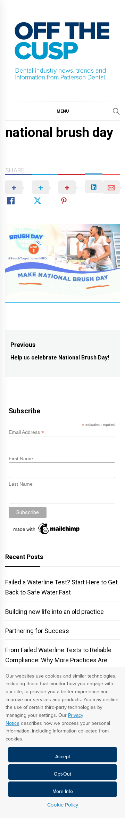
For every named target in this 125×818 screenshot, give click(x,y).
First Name (21, 458)
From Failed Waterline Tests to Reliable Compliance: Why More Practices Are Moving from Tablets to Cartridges (58, 660)
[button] (62, 111)
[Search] (116, 111)
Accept (62, 757)
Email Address (26, 432)
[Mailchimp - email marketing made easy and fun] (47, 534)
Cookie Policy (62, 805)
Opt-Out (62, 774)
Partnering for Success (37, 630)
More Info (62, 791)
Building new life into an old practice (54, 611)
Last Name (21, 484)
